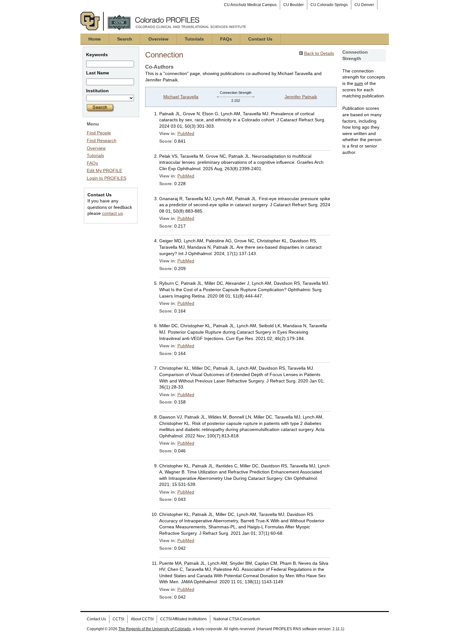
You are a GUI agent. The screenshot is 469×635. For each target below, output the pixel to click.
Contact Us (260, 39)
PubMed (185, 133)
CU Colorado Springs (329, 5)
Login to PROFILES (106, 178)
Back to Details (319, 53)
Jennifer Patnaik (301, 96)
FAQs (226, 39)
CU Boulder (293, 5)
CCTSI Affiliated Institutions (183, 619)
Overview (158, 39)
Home (94, 39)
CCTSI (118, 619)
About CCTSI (142, 619)
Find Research (101, 140)
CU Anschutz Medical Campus (250, 5)
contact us (112, 213)
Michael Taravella (180, 96)
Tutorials (194, 39)
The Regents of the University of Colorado (154, 629)
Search (124, 39)
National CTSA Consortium (236, 619)
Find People (99, 132)
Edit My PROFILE (104, 170)
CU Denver (364, 5)
